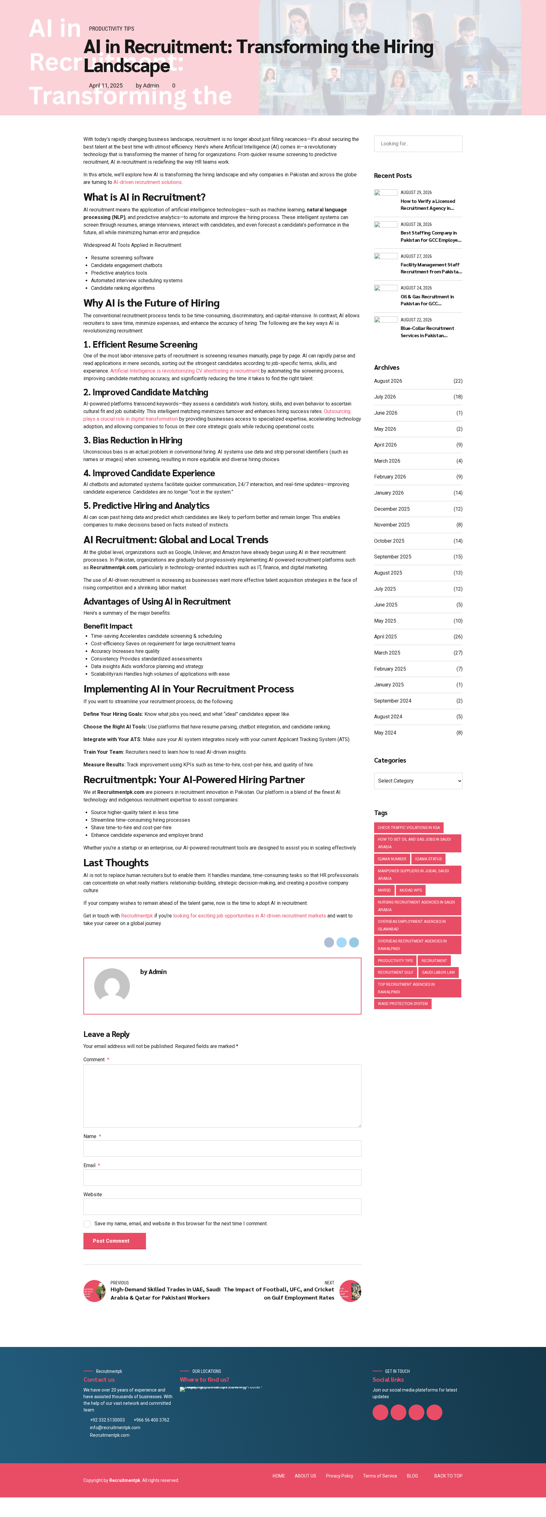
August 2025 (388, 573)
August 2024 (388, 717)
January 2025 (389, 685)
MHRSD (384, 890)
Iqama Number (392, 859)
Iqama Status (428, 859)
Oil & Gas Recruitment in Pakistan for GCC (427, 300)
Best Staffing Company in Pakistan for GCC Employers (431, 236)
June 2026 (385, 413)
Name (92, 1136)
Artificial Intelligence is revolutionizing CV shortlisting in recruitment (184, 371)
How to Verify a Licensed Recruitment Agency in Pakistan (428, 205)
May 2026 (385, 429)
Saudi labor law (438, 972)
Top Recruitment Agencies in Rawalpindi (406, 988)
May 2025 (385, 621)
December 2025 (392, 509)
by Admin (147, 85)
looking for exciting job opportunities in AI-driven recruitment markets (249, 916)
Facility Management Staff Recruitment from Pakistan (431, 268)
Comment (96, 1060)
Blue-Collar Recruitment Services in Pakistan (427, 331)
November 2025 (392, 525)
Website (92, 1194)
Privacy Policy (339, 1475)
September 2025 (392, 557)
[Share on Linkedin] (354, 942)
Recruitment (434, 961)
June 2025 (385, 605)
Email (91, 1165)
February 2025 (390, 669)
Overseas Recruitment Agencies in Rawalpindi (412, 945)
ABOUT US (305, 1475)
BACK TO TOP (448, 1475)
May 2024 (385, 733)
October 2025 (389, 541)
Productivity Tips (111, 28)
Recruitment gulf (395, 972)
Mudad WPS (411, 890)
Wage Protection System (403, 1004)
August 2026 (388, 381)
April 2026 (385, 445)
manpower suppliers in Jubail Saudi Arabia (413, 875)
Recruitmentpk (137, 916)
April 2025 (385, 637)
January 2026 (389, 493)
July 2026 (385, 397)
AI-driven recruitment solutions (147, 182)
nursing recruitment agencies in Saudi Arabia (416, 906)
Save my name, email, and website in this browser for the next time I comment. (181, 1224)
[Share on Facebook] (329, 942)
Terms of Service (380, 1475)
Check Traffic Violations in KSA (409, 828)
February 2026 (390, 477)
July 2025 (385, 589)
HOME (279, 1475)
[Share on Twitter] (342, 942)
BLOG (412, 1475)
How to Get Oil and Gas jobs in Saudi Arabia (414, 843)
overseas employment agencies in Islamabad (412, 925)
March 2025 (387, 653)
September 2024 (392, 701)
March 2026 (387, 461)
